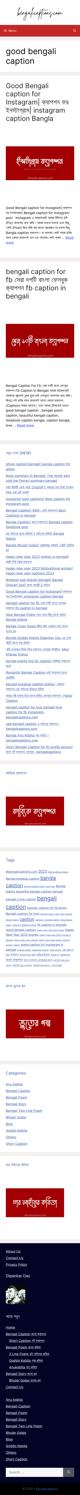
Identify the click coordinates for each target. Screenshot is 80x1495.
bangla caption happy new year (39, 886)
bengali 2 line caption (21, 899)
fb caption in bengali (51, 925)
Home (10, 1327)
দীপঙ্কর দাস (55, 955)
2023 (42, 871)
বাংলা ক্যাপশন (14, 960)
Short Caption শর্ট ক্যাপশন (26, 1341)
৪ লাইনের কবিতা (56, 965)
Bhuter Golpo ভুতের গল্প (25, 1380)
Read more (25, 425)
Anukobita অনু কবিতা (23, 1367)
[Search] (68, 1472)
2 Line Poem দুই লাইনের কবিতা (29, 1354)
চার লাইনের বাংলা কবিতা (28, 955)
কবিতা (8, 955)
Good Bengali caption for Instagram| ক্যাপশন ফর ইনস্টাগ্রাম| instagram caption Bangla (37, 102)
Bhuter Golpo (12, 920)
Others (11, 1137)
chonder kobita (52, 920)
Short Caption (16, 1144)
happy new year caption (26, 940)
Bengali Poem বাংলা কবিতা (23, 1347)
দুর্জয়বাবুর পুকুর (65, 955)
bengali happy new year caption (56, 914)
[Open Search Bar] (74, 31)
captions (39, 920)
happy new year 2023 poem (50, 930)
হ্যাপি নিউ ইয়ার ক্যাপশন (41, 965)
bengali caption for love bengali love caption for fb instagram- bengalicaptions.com (34, 712)
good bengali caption (21, 930)
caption (27, 919)
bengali (57, 891)
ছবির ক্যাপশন (43, 954)
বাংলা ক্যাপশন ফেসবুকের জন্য (38, 960)
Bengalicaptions (47, 1489)
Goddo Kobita (16, 1130)
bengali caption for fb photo (47, 908)
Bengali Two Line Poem (24, 1111)
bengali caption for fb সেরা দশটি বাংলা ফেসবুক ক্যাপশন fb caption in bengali (37, 283)
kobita (17, 945)
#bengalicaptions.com (21, 871)
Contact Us (14, 1258)
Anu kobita (14, 1084)
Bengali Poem (16, 1097)
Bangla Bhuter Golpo (58, 872)
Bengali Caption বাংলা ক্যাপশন (26, 1334)
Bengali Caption (18, 1091)
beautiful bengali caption (33, 891)
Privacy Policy (16, 1265)
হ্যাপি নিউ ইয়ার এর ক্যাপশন (22, 965)
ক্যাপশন (15, 954)
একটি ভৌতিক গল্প (68, 950)
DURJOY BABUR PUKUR (24, 925)
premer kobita (24, 950)
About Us (13, 1251)
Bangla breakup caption (22, 878)
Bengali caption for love (22, 914)
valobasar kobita (40, 950)
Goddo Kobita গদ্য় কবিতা (26, 1360)
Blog (9, 1124)
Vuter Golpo (55, 950)
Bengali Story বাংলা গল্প (21, 1374)
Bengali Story (16, 1104)
